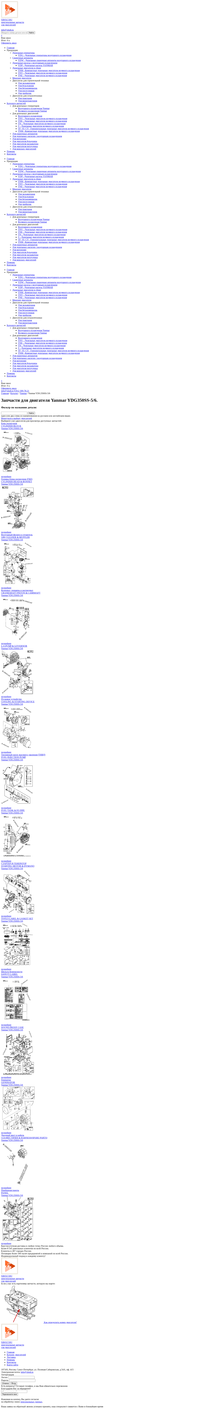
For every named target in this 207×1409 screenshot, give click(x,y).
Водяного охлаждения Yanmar (32, 111)
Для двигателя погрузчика (25, 146)
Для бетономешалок (27, 88)
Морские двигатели (21, 78)
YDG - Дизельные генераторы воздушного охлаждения (44, 55)
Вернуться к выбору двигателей (16, 418)
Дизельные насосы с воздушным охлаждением (34, 63)
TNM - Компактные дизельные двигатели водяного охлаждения (49, 70)
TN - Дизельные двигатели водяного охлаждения (41, 123)
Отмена (5, 1383)
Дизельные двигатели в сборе (26, 68)
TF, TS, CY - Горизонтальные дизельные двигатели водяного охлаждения (53, 128)
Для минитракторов (27, 101)
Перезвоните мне (9, 1394)
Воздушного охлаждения (30, 116)
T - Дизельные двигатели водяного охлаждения (41, 126)
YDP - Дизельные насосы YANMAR (35, 65)
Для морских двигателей (24, 149)
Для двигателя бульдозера (24, 141)
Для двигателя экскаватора (25, 144)
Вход (14, 1383)
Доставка (11, 1357)
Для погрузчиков (26, 91)
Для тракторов (25, 98)
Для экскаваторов (26, 83)
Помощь (11, 151)
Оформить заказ (8, 43)
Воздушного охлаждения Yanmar (34, 108)
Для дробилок (24, 93)
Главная (10, 48)
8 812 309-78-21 (21, 391)
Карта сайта (12, 1365)
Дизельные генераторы (23, 53)
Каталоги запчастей (16, 103)
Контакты (11, 154)
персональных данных (31, 1402)
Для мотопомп (19, 139)
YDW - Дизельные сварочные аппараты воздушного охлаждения (49, 60)
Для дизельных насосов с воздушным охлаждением (37, 136)
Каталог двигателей (16, 1354)
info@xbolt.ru (7, 30)
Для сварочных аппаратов (24, 133)
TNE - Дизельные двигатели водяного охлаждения (42, 75)
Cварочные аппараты (22, 58)
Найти (31, 33)
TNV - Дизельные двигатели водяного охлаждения (42, 73)
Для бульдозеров (26, 85)
